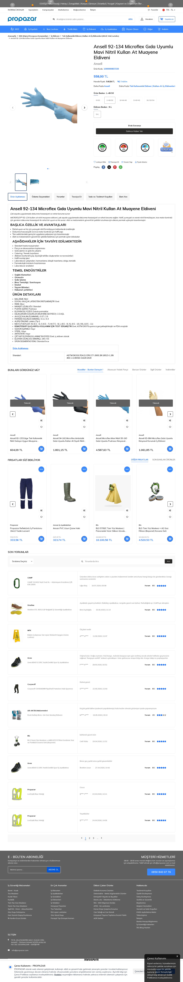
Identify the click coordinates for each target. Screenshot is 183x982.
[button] (47, 168)
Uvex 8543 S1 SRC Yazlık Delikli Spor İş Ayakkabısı (48, 662)
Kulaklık (11, 900)
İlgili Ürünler (156, 369)
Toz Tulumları (56, 909)
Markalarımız (63, 10)
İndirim (165, 29)
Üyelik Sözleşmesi (144, 893)
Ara (168, 561)
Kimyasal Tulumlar (58, 906)
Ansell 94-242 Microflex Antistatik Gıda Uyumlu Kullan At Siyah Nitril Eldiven (25, 439)
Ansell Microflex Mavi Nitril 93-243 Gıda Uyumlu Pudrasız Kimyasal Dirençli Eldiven (68, 439)
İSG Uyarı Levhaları (58, 912)
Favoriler (154, 10)
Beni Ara (123, 196)
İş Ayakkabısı (111, 29)
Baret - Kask (13, 890)
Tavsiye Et (114, 162)
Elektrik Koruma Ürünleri (103, 890)
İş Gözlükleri (56, 897)
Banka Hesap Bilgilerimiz (147, 921)
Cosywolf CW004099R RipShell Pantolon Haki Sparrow (50, 689)
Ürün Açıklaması (17, 196)
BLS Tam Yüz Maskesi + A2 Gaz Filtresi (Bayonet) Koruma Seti (111, 529)
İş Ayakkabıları (57, 893)
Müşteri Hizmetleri (144, 906)
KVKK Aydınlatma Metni (146, 912)
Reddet (58, 974)
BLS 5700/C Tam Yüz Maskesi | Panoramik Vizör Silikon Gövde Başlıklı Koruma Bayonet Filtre (67, 529)
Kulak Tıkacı (12, 897)
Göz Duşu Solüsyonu (16, 912)
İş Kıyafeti (32, 29)
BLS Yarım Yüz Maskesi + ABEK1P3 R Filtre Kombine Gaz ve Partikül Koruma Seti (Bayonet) (50, 741)
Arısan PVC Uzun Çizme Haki (23, 528)
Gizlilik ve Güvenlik (144, 900)
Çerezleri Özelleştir (144, 971)
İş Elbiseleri (55, 890)
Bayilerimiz (141, 903)
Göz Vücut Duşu (57, 915)
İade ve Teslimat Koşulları (100, 196)
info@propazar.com (20, 950)
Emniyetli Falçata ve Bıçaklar (106, 897)
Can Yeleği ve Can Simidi (104, 912)
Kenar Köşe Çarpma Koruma (106, 909)
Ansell (98, 64)
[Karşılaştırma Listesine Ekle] (41, 420)
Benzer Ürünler (139, 369)
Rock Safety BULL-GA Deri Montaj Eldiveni (44, 715)
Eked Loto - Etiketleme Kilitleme (107, 900)
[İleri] (101, 838)
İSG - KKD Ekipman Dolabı (104, 903)
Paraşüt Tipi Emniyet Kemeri (62, 918)
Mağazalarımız (79, 10)
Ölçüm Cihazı (132, 29)
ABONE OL (53, 869)
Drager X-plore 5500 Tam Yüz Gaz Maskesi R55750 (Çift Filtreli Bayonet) (155, 529)
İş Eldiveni (91, 29)
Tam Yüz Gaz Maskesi (17, 903)
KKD (17, 29)
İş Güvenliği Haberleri (145, 924)
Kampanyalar (48, 10)
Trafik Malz (72, 29)
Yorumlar (61, 196)
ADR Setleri (98, 918)
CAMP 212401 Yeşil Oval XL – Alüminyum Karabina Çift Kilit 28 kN (49, 583)
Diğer (150, 29)
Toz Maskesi (13, 893)
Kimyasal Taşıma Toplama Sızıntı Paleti (110, 915)
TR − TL (169, 10)
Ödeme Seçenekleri (41, 196)
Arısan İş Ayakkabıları (19, 525)
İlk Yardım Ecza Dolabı (17, 918)
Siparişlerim (33, 10)
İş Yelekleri (55, 903)
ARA (130, 19)
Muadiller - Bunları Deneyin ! (90, 369)
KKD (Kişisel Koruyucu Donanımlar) (33, 36)
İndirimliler (170, 369)
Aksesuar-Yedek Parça (117, 369)
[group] (48, 105)
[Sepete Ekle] (41, 449)
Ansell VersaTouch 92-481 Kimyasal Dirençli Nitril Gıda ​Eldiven (155, 439)
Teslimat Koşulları (144, 890)
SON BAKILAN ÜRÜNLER (163, 459)
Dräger (142, 525)
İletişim (93, 10)
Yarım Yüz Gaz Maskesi (17, 906)
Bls (54, 525)
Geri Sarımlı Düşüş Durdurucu (20, 915)
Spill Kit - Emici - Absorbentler (20, 909)
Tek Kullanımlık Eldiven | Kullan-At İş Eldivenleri (152, 86)
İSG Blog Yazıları (143, 927)
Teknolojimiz (142, 915)
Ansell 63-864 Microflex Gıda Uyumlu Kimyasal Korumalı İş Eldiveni (113, 439)
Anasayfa (12, 36)
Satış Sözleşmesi (144, 897)
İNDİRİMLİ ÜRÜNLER (16, 10)
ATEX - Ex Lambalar (102, 906)
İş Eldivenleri (56, 900)
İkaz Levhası (52, 29)
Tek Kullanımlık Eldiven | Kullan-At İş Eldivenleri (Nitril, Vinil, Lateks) (90, 36)
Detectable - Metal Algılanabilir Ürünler (110, 893)
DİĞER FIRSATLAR (139, 459)
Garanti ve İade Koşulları (147, 909)
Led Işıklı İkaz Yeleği (35, 794)
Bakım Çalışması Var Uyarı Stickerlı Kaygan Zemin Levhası (48, 636)
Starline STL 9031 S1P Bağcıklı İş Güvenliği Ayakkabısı (49, 610)
